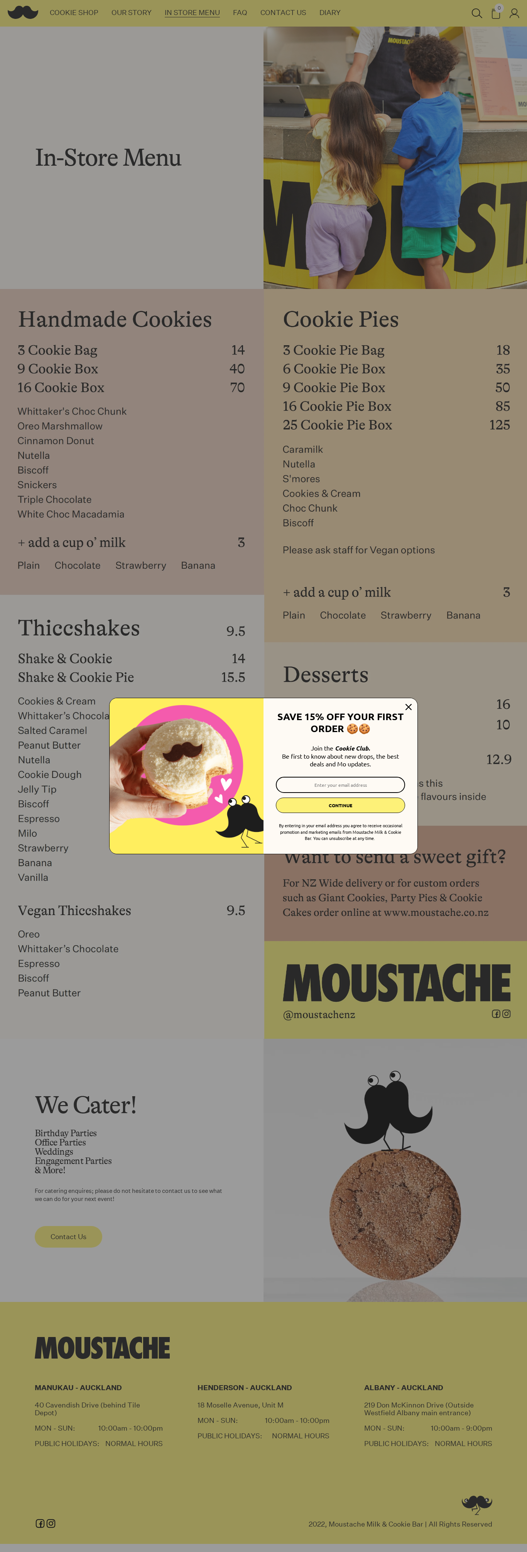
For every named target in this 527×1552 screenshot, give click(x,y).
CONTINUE (340, 805)
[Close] (408, 707)
